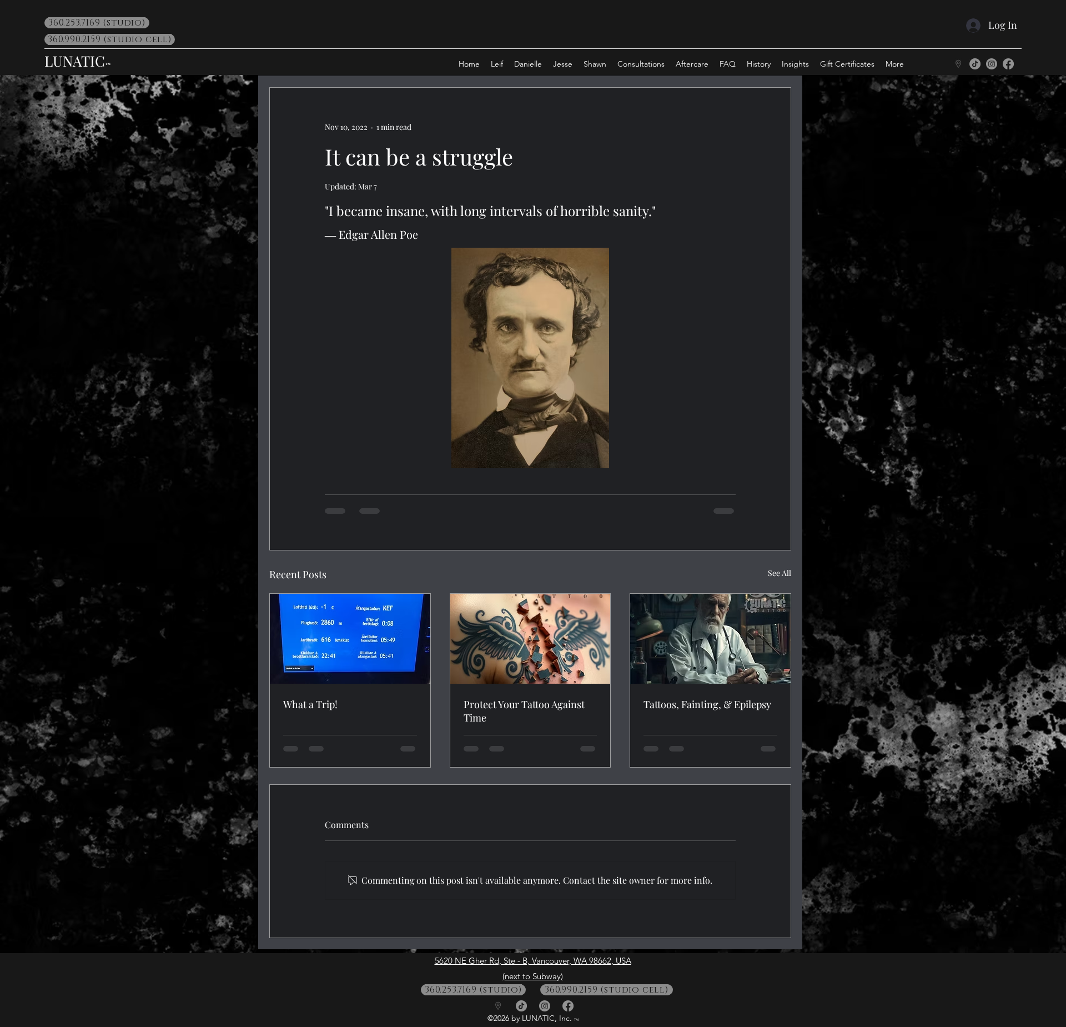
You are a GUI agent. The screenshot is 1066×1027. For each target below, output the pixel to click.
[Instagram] (991, 63)
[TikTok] (974, 63)
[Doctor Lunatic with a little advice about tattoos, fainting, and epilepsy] (710, 639)
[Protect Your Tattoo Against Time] (530, 639)
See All (779, 573)
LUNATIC (74, 61)
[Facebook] (1008, 63)
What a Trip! (310, 704)
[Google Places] (958, 63)
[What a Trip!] (350, 639)
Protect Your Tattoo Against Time (524, 711)
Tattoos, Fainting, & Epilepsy (707, 704)
